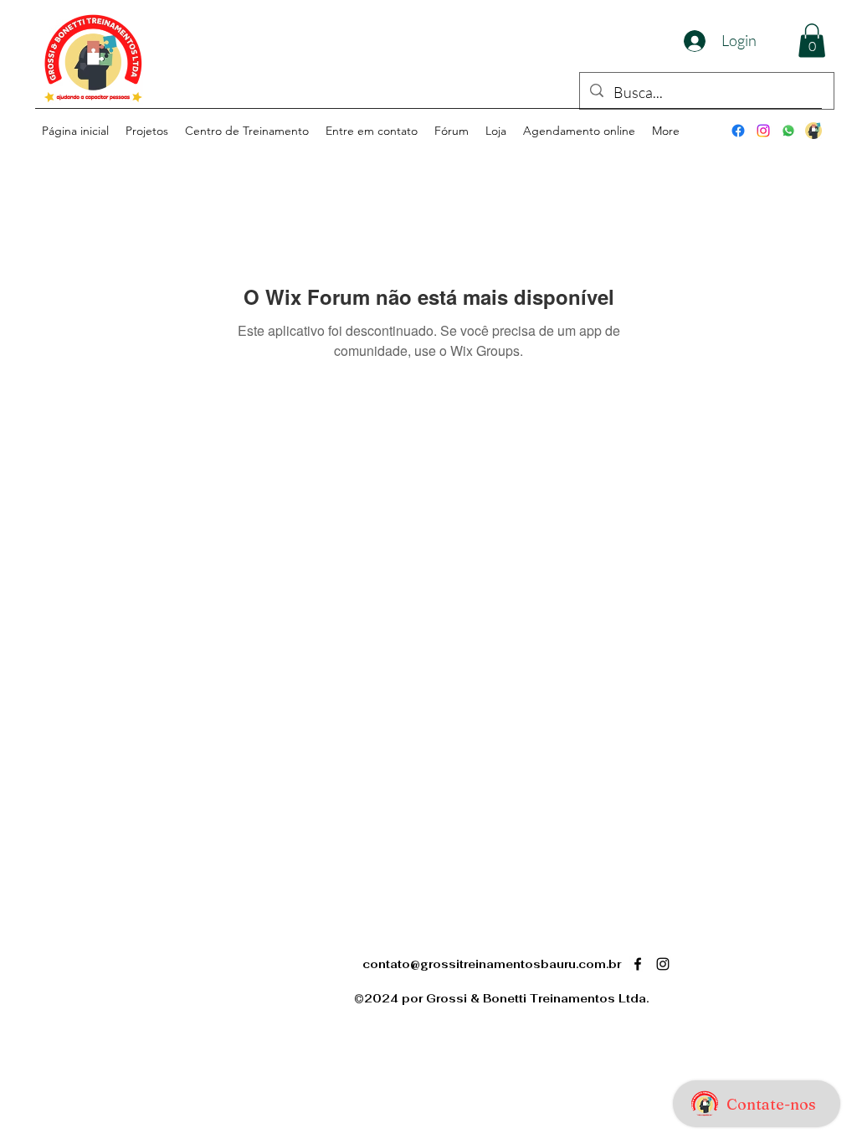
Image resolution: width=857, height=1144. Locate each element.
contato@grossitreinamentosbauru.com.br (491, 964)
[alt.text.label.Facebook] (738, 130)
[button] (812, 40)
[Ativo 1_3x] (813, 130)
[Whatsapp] (788, 130)
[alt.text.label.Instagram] (763, 130)
